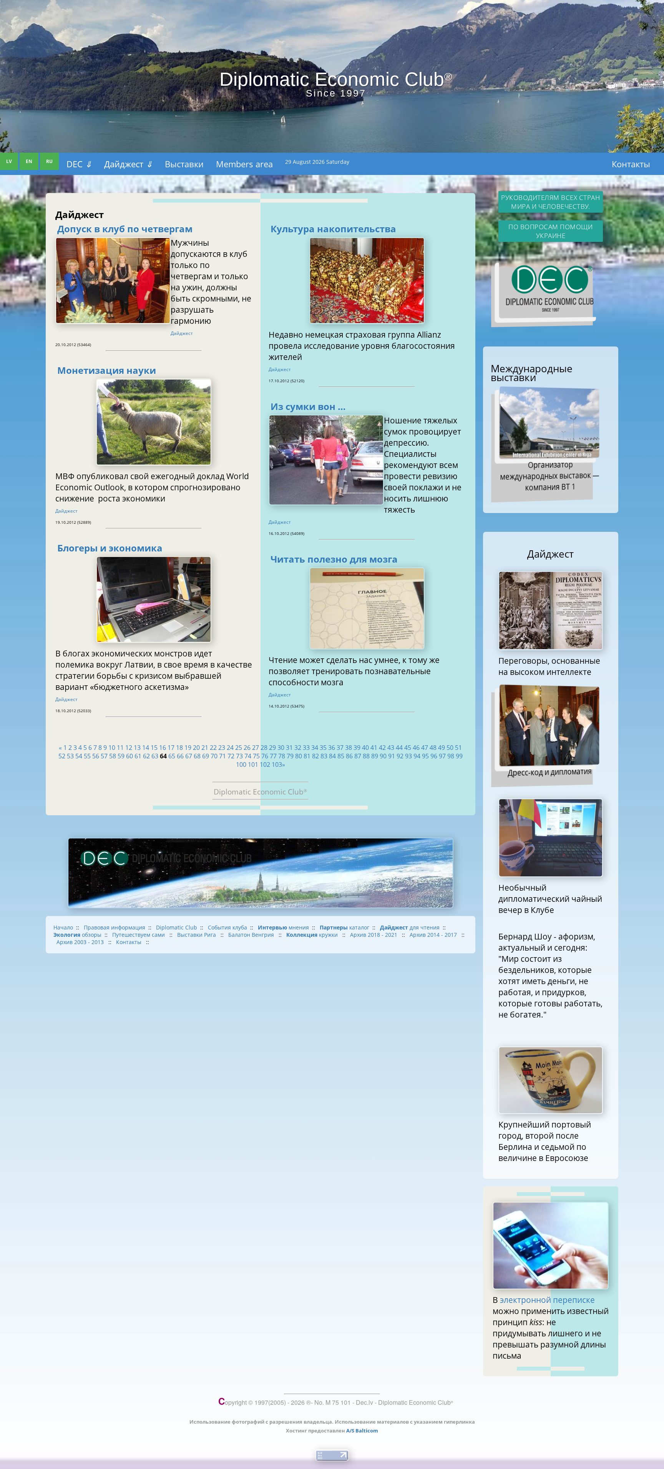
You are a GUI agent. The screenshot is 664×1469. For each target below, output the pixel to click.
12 (128, 747)
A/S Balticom (362, 1430)
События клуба (227, 927)
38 (348, 747)
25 (238, 747)
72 (230, 756)
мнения (283, 927)
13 (137, 747)
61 (137, 756)
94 (416, 756)
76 (264, 756)
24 (230, 747)
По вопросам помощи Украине (550, 231)
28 (264, 747)
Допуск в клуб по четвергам (125, 229)
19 (187, 747)
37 (340, 747)
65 (171, 756)
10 (111, 747)
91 (391, 756)
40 (365, 747)
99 (459, 756)
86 (349, 756)
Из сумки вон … (308, 406)
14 (145, 747)
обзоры (77, 934)
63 (154, 756)
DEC (79, 164)
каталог (344, 927)
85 (340, 756)
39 (357, 747)
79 (290, 756)
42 (382, 747)
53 (70, 756)
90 (383, 756)
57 (104, 756)
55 (87, 756)
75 (256, 756)
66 (180, 756)
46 (416, 747)
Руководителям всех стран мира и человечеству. (550, 202)
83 (323, 756)
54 (78, 756)
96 (433, 756)
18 (179, 747)
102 (265, 764)
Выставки (184, 164)
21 (204, 747)
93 (408, 756)
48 (433, 747)
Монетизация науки (106, 370)
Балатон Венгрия (252, 934)
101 (253, 764)
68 (197, 756)
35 (323, 747)
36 (331, 747)
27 (255, 747)
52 (61, 756)
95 (425, 756)
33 (306, 747)
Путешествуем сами (139, 934)
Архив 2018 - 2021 (374, 934)
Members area (244, 164)
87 (357, 756)
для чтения (410, 927)
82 (315, 756)
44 (399, 747)
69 (205, 756)
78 (281, 756)
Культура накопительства (333, 229)
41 (373, 747)
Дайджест (128, 164)
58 (112, 756)
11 (120, 747)
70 (214, 756)
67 (188, 756)
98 (450, 756)
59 (121, 756)
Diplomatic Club (176, 927)
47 (424, 747)
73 (239, 756)
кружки (312, 934)
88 (366, 756)
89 (374, 756)
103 (277, 764)
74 (247, 756)
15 (154, 747)
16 (162, 747)
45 (407, 747)
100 (241, 764)
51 (458, 747)
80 (298, 756)
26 (247, 747)
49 (441, 747)
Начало (63, 927)
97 (442, 756)
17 (171, 747)
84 (332, 756)
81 (307, 756)
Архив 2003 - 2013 (80, 942)
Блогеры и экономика (110, 548)
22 (213, 747)
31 (289, 747)
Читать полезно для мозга (334, 559)
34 (314, 747)
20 (196, 747)
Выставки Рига (197, 934)
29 (272, 747)
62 (146, 756)
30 (280, 747)
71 (222, 756)
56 (95, 756)
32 (297, 747)
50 (450, 747)
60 (129, 756)
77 (273, 756)
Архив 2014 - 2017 (434, 934)
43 (390, 747)
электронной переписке (547, 1299)
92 (400, 756)
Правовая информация (114, 927)
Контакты (631, 164)
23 (221, 747)
